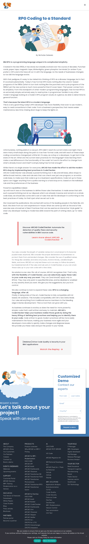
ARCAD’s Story (8, 449)
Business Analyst (74, 459)
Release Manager (74, 457)
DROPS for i (29, 520)
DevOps (49, 500)
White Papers (8, 501)
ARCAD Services (9, 481)
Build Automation (52, 487)
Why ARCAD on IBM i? (32, 449)
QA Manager (72, 454)
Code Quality (51, 492)
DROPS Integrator (31, 527)
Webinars (6, 469)
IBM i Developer (73, 449)
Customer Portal (9, 478)
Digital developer (74, 452)
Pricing (27, 452)
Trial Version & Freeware (11, 496)
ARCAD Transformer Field (34, 477)
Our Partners (7, 454)
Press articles (8, 508)
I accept (37, 541)
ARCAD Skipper (30, 515)
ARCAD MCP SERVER (53, 449)
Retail (70, 474)
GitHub (48, 475)
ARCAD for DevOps (32, 494)
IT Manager (72, 446)
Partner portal (8, 518)
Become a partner (10, 521)
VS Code (49, 453)
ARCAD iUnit (29, 509)
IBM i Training (7, 483)
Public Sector (72, 477)
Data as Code (51, 497)
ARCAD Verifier (30, 517)
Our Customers (8, 452)
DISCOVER (28, 461)
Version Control (51, 508)
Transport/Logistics (75, 469)
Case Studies (8, 503)
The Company (8, 446)
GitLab (48, 472)
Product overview (31, 446)
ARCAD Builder (30, 502)
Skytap (48, 477)
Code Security (51, 495)
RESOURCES (7, 493)
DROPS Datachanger (32, 525)
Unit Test (49, 513)
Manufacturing (73, 471)
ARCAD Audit (29, 466)
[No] (86, 536)
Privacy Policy (42, 537)
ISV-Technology (73, 484)
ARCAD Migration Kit (53, 458)
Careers (6, 457)
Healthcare (72, 482)
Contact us (7, 459)
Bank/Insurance (73, 466)
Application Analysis (53, 484)
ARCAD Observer (31, 471)
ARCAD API (29, 464)
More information (49, 541)
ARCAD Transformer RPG (33, 484)
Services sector (73, 479)
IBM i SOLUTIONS (52, 482)
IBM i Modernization (53, 505)
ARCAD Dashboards (32, 469)
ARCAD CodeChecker (32, 504)
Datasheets (7, 498)
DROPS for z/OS (31, 522)
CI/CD (48, 490)
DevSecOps (50, 502)
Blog (5, 506)
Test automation (52, 510)
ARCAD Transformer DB (33, 474)
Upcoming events (9, 471)
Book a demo (8, 462)
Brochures (6, 511)
